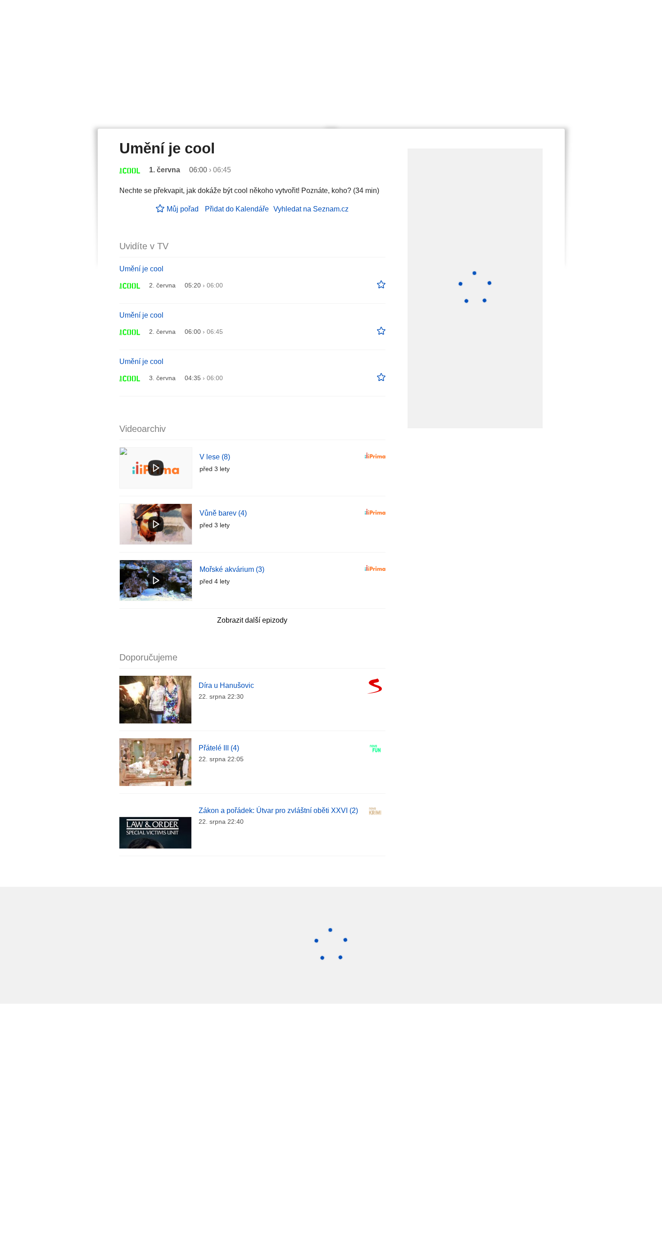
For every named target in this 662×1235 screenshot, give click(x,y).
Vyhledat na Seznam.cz (311, 209)
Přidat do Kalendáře (237, 209)
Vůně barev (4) (223, 513)
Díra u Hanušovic (226, 685)
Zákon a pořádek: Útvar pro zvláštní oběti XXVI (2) (278, 810)
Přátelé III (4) (219, 748)
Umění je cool (141, 269)
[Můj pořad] (381, 284)
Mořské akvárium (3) (232, 569)
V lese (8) (215, 457)
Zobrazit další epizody (252, 620)
